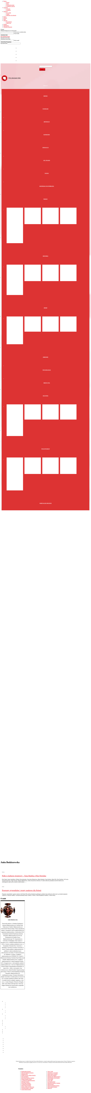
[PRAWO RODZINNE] (68, 210)
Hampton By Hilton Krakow (53, 1076)
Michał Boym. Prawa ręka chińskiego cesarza (15, 288)
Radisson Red (24, 1074)
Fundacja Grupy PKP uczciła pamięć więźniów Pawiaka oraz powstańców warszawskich (68, 273)
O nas (5, 1040)
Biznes (4, 1)
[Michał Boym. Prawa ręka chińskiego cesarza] (14, 283)
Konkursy (8, 10)
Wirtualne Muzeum (7, 27)
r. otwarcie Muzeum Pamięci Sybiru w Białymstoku (51, 272)
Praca (7, 3)
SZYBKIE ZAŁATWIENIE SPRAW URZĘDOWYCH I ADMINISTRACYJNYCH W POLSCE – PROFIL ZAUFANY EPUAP (32, 216)
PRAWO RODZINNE (68, 213)
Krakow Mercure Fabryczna (27, 1087)
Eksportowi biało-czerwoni (33, 323)
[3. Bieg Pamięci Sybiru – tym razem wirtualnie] (14, 334)
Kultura (5, 24)
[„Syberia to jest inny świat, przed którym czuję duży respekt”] (68, 459)
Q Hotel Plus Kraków (26, 1084)
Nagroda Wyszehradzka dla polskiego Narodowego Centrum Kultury (68, 412)
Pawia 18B (49, 1080)
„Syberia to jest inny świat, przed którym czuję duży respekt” (68, 465)
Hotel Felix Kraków (52, 1075)
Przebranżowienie (10, 5)
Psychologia (9, 21)
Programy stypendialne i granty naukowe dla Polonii (21, 890)
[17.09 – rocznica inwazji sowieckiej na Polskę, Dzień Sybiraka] (14, 267)
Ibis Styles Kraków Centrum (27, 1078)
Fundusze (5, 7)
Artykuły (8, 9)
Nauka (7, 14)
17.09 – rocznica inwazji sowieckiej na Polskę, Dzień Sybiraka (15, 272)
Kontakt (6, 1052)
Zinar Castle (50, 1071)
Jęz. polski (8, 12)
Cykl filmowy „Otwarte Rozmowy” (12, 1048)
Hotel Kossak (50, 1084)
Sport (4, 19)
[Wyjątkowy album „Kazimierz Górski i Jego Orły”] (68, 318)
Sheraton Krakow (25, 1081)
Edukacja (5, 11)
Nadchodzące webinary (9, 1042)
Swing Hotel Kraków (26, 1089)
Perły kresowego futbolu (51, 323)
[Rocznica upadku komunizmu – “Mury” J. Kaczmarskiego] (32, 406)
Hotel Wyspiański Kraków (53, 1085)
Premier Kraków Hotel (26, 1079)
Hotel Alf (49, 1088)
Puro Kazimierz (24, 1076)
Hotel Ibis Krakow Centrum (53, 1083)
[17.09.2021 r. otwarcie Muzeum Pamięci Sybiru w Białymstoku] (50, 267)
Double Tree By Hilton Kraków (28, 1075)
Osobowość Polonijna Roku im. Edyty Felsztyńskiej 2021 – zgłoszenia (33, 465)
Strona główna (7, 1038)
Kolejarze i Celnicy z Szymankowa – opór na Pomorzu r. (33, 272)
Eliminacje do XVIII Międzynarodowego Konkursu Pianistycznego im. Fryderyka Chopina (15, 412)
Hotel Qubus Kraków (26, 1085)
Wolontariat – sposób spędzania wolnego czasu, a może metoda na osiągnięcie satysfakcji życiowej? (14, 482)
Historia (5, 18)
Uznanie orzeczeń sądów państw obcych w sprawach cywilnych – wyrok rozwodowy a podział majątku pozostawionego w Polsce (14, 234)
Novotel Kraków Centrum (27, 1088)
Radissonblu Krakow (26, 1071)
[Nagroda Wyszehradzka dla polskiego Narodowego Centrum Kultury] (68, 406)
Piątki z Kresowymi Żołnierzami (11, 1046)
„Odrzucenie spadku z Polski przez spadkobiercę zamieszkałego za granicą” (51, 216)
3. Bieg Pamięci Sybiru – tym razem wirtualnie (15, 338)
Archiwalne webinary (9, 1044)
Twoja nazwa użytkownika (20, 32)
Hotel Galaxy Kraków (52, 1074)
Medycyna (8, 23)
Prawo (4, 16)
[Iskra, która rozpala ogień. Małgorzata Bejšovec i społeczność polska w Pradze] (50, 459)
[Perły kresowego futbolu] (50, 318)
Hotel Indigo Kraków (52, 1087)
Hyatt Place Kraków (25, 1083)
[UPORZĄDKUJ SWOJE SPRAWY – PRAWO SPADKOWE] (14, 210)
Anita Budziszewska (15, 219)
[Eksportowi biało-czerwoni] (32, 318)
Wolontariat (6, 25)
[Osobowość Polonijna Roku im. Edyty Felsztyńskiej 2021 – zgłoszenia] (32, 459)
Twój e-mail (16, 40)
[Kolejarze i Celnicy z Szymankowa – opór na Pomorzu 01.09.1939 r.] (32, 267)
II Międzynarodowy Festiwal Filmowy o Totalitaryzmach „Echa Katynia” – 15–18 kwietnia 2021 (15, 428)
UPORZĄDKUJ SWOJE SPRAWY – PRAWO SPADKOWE (15, 215)
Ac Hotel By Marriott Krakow (28, 1080)
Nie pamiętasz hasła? (5, 36)
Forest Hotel (50, 1079)
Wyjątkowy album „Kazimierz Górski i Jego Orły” (68, 324)
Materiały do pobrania (11, 15)
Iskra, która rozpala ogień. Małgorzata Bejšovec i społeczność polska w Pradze (50, 465)
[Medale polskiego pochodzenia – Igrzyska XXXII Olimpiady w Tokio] (14, 318)
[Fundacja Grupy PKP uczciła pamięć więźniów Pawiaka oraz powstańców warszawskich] (68, 267)
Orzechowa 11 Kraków (52, 1072)
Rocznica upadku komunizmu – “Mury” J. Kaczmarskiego (33, 412)
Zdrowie (5, 20)
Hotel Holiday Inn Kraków (53, 1078)
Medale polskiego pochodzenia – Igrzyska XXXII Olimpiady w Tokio (14, 324)
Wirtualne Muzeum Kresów (10, 1050)
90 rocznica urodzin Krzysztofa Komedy (51, 411)
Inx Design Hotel (51, 1081)
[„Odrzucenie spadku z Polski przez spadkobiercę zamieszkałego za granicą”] (50, 210)
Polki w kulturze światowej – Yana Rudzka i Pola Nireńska (24, 876)
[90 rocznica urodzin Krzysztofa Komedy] (50, 406)
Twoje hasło (16, 33)
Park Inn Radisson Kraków (27, 1072)
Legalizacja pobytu (10, 6)
